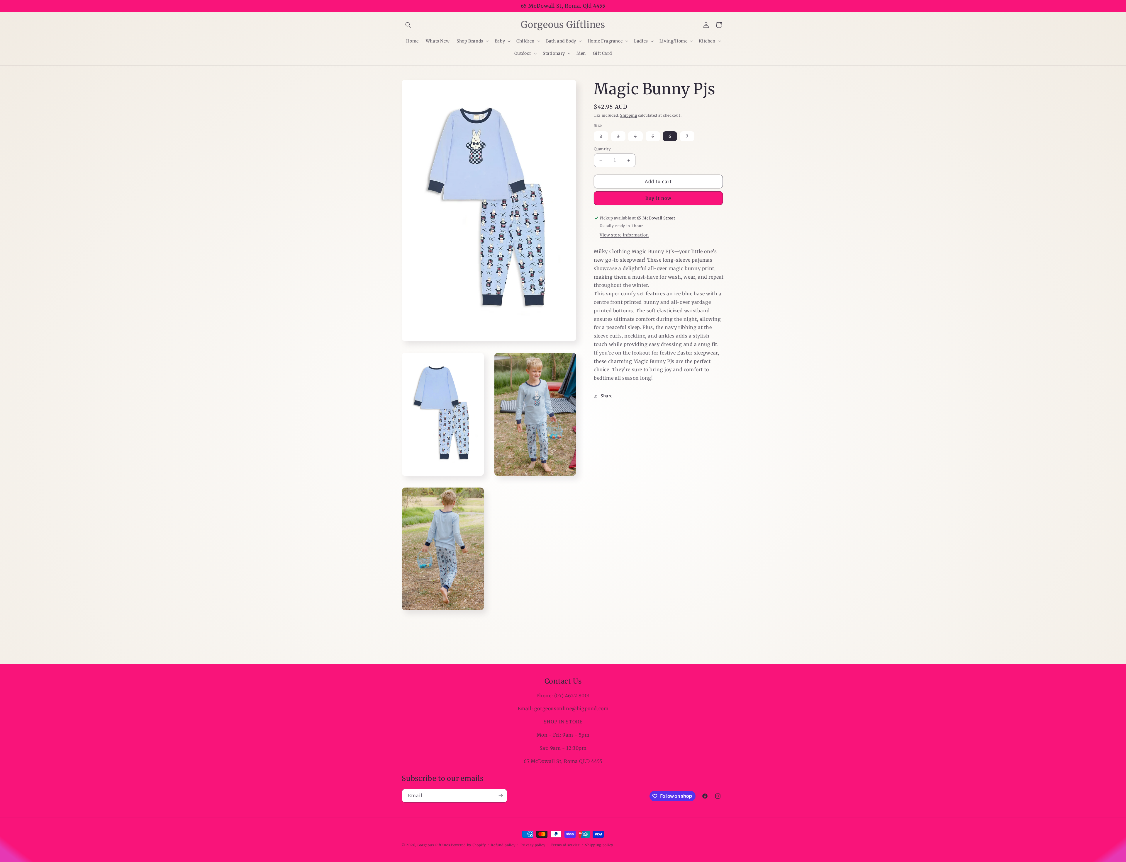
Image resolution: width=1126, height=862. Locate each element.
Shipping (628, 115)
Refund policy (503, 845)
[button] (408, 24)
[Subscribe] (500, 796)
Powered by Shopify (468, 845)
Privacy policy (532, 845)
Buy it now (658, 198)
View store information (624, 235)
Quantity (602, 148)
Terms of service (565, 845)
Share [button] (607, 395)
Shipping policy (599, 845)
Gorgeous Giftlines (434, 845)
